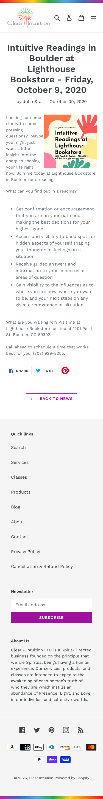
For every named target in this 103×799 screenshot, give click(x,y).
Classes (19, 477)
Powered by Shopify (72, 778)
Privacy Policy (25, 551)
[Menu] (93, 18)
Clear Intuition (41, 778)
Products (20, 492)
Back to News (55, 398)
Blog (15, 507)
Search (18, 447)
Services (20, 462)
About (17, 521)
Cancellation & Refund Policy (42, 566)
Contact (19, 536)
